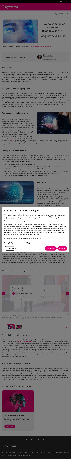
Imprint (17, 243)
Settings (11, 248)
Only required (50, 248)
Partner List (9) (25, 243)
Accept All (62, 248)
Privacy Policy (8, 243)
